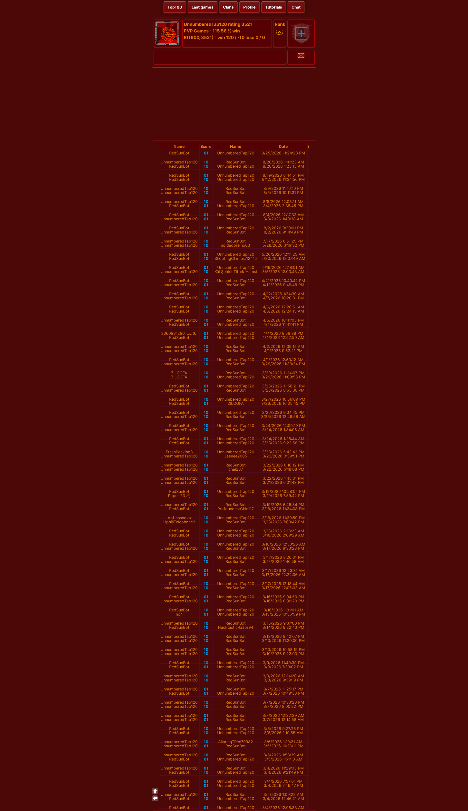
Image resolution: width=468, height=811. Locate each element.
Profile (249, 7)
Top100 (174, 7)
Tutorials (273, 7)
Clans (228, 7)
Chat (296, 7)
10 (206, 162)
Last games (203, 7)
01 (206, 153)
